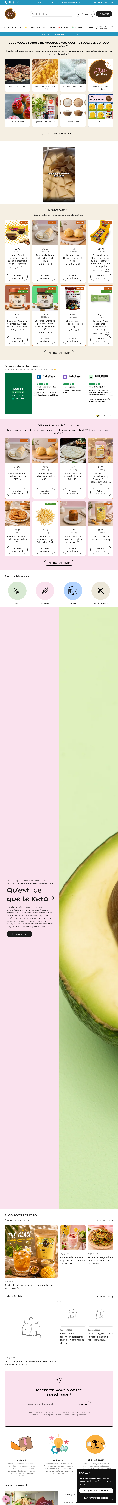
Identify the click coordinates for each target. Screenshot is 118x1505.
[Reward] (6, 1499)
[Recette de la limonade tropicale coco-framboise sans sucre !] (73, 1237)
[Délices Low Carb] (10, 14)
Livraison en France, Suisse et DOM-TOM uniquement (59, 2)
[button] (104, 14)
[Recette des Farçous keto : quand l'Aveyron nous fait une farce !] (100, 1237)
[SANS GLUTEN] (100, 591)
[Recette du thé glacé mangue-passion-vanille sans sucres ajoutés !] (31, 1251)
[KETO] (73, 591)
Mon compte (87, 14)
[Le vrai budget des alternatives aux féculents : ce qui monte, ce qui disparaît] (31, 1327)
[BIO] (17, 591)
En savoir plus (47, 401)
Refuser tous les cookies (96, 1497)
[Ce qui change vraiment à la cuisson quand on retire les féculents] (100, 1313)
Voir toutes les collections (59, 133)
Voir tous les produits (59, 352)
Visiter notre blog (105, 1220)
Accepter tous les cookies (96, 1490)
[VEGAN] (45, 591)
